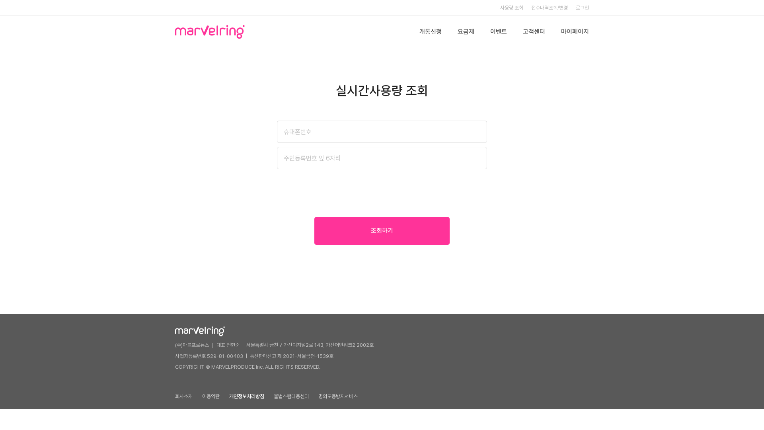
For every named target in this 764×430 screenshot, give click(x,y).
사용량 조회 (511, 8)
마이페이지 (575, 31)
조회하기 (382, 231)
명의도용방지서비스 (338, 396)
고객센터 (534, 31)
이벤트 (498, 31)
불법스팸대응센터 (291, 396)
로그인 (582, 8)
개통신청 (430, 31)
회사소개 (184, 396)
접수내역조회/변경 (549, 8)
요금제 (466, 31)
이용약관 (211, 396)
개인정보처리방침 (246, 396)
